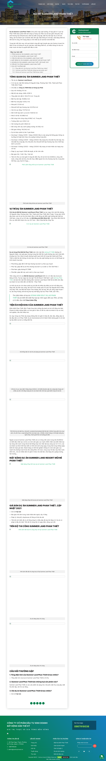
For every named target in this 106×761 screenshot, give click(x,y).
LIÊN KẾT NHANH (35, 738)
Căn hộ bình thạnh (59, 745)
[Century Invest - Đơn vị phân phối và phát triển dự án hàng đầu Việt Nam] (15, 4)
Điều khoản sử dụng (54, 759)
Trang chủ (41, 4)
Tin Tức (77, 4)
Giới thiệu (50, 4)
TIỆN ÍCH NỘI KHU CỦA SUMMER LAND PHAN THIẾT (27, 58)
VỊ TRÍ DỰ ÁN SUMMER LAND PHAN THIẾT (24, 56)
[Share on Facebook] (31, 703)
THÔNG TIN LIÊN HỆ (13, 738)
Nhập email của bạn (82, 742)
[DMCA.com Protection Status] (63, 757)
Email (73, 56)
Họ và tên (74, 43)
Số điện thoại (75, 49)
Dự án (57, 4)
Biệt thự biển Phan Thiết (61, 742)
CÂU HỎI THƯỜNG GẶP (19, 66)
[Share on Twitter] (34, 703)
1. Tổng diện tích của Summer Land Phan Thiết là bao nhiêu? (30, 68)
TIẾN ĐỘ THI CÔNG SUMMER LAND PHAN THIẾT (26, 64)
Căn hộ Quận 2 (58, 748)
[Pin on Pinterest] (40, 703)
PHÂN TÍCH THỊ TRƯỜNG (60, 738)
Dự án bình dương (59, 751)
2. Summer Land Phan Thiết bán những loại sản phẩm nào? (30, 70)
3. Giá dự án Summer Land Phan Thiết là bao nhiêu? (28, 72)
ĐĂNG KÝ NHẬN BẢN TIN (83, 738)
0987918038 (81, 726)
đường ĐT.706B (49, 252)
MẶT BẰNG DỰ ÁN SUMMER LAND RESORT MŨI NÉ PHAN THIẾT (31, 60)
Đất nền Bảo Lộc (58, 754)
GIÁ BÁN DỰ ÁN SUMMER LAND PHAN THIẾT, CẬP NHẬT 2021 (30, 62)
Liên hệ (93, 4)
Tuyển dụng (85, 4)
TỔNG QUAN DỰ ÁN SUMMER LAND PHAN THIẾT (26, 54)
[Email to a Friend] (37, 703)
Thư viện (70, 4)
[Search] (98, 4)
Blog (63, 4)
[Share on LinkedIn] (43, 703)
